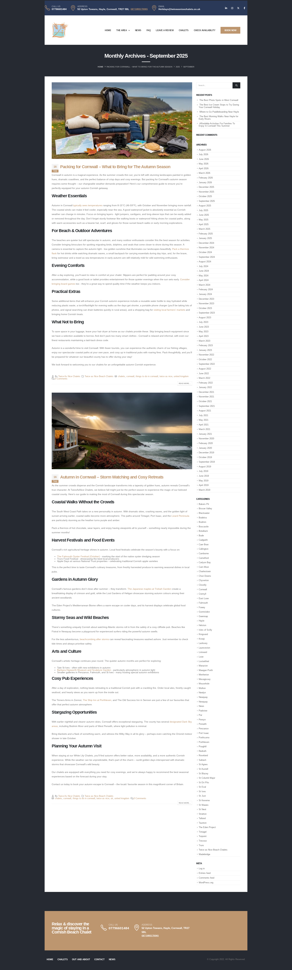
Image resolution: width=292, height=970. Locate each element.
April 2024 (204, 280)
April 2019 (204, 485)
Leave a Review (165, 30)
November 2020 (206, 438)
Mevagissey (205, 679)
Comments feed (206, 878)
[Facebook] (244, 8)
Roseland (203, 755)
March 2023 (204, 341)
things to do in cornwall (147, 376)
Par (200, 715)
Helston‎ (202, 625)
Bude (201, 535)
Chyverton (204, 580)
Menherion (204, 674)
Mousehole (204, 683)
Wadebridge (204, 854)
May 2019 (203, 480)
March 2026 (204, 173)
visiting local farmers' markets (169, 309)
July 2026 (203, 154)
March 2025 (204, 229)
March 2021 (204, 429)
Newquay (203, 697)
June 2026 (204, 159)
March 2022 (204, 378)
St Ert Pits (204, 782)
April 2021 (204, 424)
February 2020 (206, 443)
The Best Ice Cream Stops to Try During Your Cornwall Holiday (219, 106)
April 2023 (204, 336)
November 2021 (206, 396)
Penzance (204, 728)
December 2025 (206, 187)
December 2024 (206, 243)
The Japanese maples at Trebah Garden (149, 589)
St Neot (202, 809)
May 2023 (203, 331)
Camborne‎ (204, 553)
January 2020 (205, 448)
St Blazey (203, 773)
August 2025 (205, 205)
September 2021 (207, 406)
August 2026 (205, 150)
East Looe (204, 598)
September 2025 (207, 201)
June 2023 (204, 327)
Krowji (202, 639)
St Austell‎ (203, 769)
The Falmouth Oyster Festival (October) (79, 556)
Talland (202, 818)
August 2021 (205, 410)
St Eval (202, 787)
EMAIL (162, 6)
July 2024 (203, 266)
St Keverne (204, 800)
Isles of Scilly (205, 630)
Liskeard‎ (203, 652)
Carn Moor (204, 567)
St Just (202, 796)
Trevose (203, 841)
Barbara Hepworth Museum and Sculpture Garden (84, 670)
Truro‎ (201, 845)
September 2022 (207, 364)
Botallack (203, 531)
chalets (121, 376)
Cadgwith (203, 540)
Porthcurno (204, 737)
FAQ (149, 30)
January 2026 (205, 182)
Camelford (204, 558)
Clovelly (202, 585)
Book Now (230, 30)
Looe (201, 656)
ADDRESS (82, 6)
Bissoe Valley (205, 508)
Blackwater (204, 513)
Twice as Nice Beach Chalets (99, 376)
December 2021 (206, 392)
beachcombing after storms (94, 639)
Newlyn (202, 692)
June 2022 (204, 373)
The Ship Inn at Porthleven (97, 700)
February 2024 (206, 289)
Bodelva (203, 517)
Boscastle (204, 526)
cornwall (130, 376)
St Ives (202, 791)
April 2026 (204, 168)
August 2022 (205, 368)
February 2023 (206, 345)
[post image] (122, 120)
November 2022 (206, 354)
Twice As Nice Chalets (69, 376)
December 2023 (206, 299)
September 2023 (207, 313)
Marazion (203, 665)
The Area (121, 30)
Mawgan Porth (206, 670)
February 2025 (206, 233)
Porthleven (204, 742)
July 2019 (203, 471)
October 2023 (205, 308)
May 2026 (203, 163)
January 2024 (205, 294)
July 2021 (203, 415)
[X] (238, 8)
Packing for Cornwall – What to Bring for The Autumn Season (115, 166)
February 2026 (206, 177)
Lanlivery (203, 643)
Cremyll (202, 594)
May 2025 (203, 219)
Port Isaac (204, 733)
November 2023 (206, 303)
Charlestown (205, 571)
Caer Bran (204, 544)
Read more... (185, 383)
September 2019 (207, 462)
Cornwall (203, 589)
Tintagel (202, 832)
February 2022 (206, 382)
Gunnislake (204, 611)
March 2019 (204, 490)
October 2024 (205, 252)
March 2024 (204, 285)
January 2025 (205, 238)
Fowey (202, 607)
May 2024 (203, 275)
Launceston (204, 647)
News (138, 30)
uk (112, 798)
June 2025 (204, 215)
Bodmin (202, 522)
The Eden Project (207, 827)
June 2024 (204, 271)
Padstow (203, 710)
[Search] (236, 85)
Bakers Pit (204, 504)
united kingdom (181, 376)
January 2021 (205, 434)
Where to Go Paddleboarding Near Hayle (219, 112)
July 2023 (203, 322)
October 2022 (205, 359)
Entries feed (205, 873)
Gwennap (203, 616)
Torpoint (202, 836)
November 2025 (206, 191)
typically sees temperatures (87, 205)
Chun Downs (205, 576)
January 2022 (205, 387)
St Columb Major (207, 778)
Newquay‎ (203, 701)
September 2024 (207, 257)
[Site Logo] (60, 30)
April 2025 (204, 224)
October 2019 (205, 457)
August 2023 (205, 317)
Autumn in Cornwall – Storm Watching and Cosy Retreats (111, 477)
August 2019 (205, 466)
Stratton (202, 814)
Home (108, 30)
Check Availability (204, 30)
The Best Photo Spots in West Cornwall (218, 100)
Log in (202, 868)
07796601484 (59, 9)
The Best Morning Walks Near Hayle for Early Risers (218, 117)
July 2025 (203, 210)
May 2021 (203, 420)
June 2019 (204, 476)
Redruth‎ (202, 751)
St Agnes (203, 764)
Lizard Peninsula (180, 515)
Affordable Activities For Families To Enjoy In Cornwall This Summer (217, 124)
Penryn (202, 719)
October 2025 (205, 196)
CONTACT (99, 959)
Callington (203, 549)
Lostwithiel (204, 661)
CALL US (56, 6)
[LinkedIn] (226, 8)
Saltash (202, 760)
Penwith (202, 724)
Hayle (201, 620)
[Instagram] (232, 8)
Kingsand (203, 634)
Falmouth (203, 603)
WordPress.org (206, 882)
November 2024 (206, 247)
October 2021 (205, 401)
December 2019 (206, 452)
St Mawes (204, 805)
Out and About (81, 959)
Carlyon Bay (205, 562)
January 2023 (205, 350)
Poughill (202, 746)
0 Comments (61, 379)
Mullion (202, 688)
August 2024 (205, 261)
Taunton (202, 823)
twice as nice (166, 376)
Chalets (184, 30)
